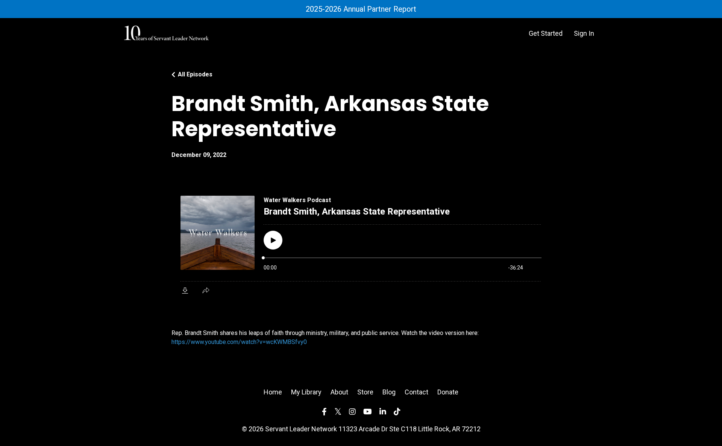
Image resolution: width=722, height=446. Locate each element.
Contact (416, 392)
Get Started (546, 33)
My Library (306, 392)
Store (365, 392)
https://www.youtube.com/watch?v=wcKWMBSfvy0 (239, 342)
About (339, 392)
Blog (389, 392)
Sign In (584, 33)
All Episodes (195, 74)
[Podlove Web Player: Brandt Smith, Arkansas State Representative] (361, 244)
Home (273, 392)
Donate (447, 392)
